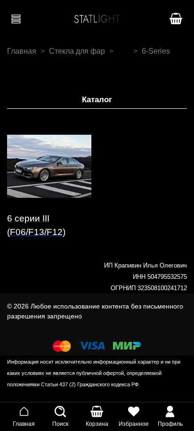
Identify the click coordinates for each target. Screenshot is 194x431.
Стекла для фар (77, 51)
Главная (21, 51)
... (123, 51)
